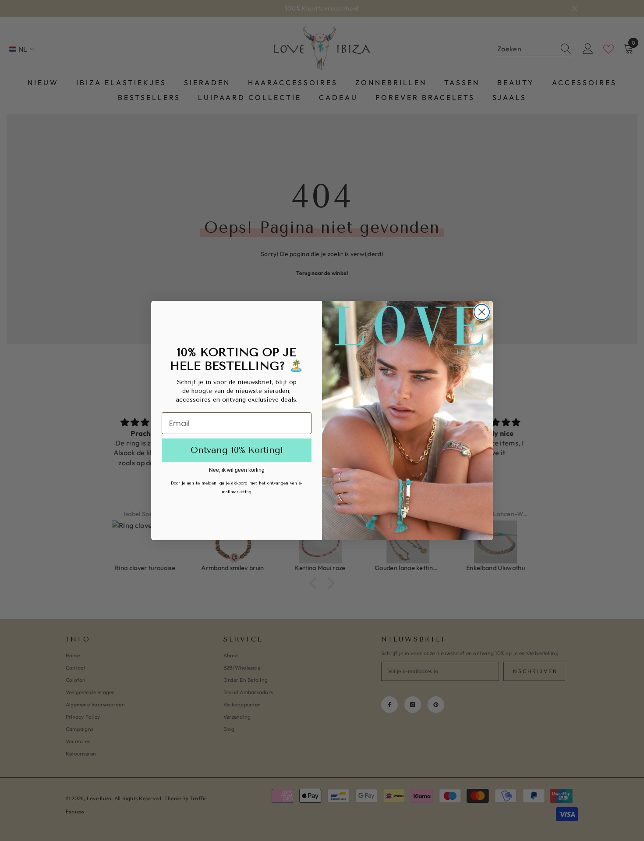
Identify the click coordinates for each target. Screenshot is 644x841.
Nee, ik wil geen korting (237, 470)
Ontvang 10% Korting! (237, 450)
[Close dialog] (481, 312)
